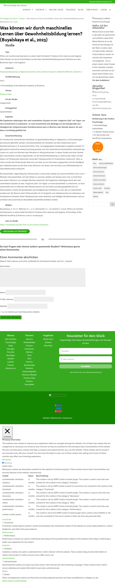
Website (3, 306)
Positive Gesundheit (99, 180)
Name (2, 292)
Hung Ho (52, 72)
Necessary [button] (6, 460)
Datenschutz (56, 418)
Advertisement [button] (8, 558)
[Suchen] (112, 204)
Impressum (67, 418)
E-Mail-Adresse (6, 299)
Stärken (95, 196)
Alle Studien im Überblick (15, 231)
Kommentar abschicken (11, 317)
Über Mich (48, 346)
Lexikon (10, 362)
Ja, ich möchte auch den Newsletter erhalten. (20, 312)
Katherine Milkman (65, 72)
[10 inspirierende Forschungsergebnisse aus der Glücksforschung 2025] (101, 94)
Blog (81, 10)
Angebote (48, 335)
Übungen (10, 349)
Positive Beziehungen (100, 167)
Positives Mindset (98, 184)
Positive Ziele (5, 94)
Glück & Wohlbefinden (106, 163)
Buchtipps (10, 355)
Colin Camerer (42, 72)
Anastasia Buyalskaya (9, 72)
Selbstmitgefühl (98, 192)
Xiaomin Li (77, 72)
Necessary (8, 463)
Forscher (10, 352)
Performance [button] (7, 532)
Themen (39, 10)
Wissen (27, 10)
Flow (94, 163)
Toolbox (71, 10)
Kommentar (5, 266)
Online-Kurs (56, 10)
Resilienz (107, 188)
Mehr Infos (97, 147)
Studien (10, 359)
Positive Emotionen (99, 176)
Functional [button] (6, 519)
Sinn (107, 192)
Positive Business (98, 172)
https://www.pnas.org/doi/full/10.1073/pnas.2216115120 (24, 225)
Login (104, 10)
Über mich (92, 10)
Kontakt (46, 418)
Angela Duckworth (27, 72)
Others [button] (5, 571)
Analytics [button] (6, 545)
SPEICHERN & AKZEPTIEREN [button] (14, 581)
